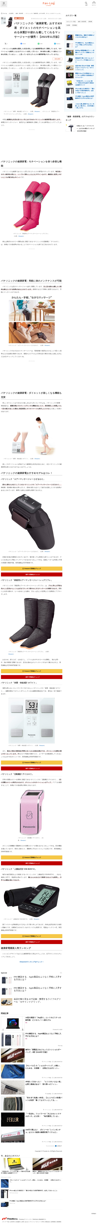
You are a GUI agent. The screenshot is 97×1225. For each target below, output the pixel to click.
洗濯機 (68, 25)
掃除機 (90, 21)
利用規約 (94, 1213)
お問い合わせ (24, 1221)
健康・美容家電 (19, 18)
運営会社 (47, 1221)
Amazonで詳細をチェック (32, 568)
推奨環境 (59, 1221)
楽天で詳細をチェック (33, 574)
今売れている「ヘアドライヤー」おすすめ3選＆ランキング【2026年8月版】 (86, 128)
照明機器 (74, 25)
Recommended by (50, 1145)
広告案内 (18, 1221)
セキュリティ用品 (71, 21)
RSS (43, 1221)
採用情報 (53, 1221)
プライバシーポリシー (35, 1221)
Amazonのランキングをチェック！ (32, 962)
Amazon (37, 111)
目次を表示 (57, 59)
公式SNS (12, 1221)
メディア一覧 (5, 1221)
